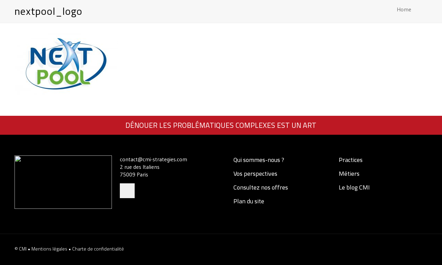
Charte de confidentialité (98, 248)
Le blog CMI (353, 187)
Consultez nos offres (260, 187)
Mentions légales (49, 248)
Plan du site (248, 201)
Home (404, 9)
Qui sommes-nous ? (258, 159)
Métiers (348, 173)
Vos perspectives (254, 173)
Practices (350, 159)
